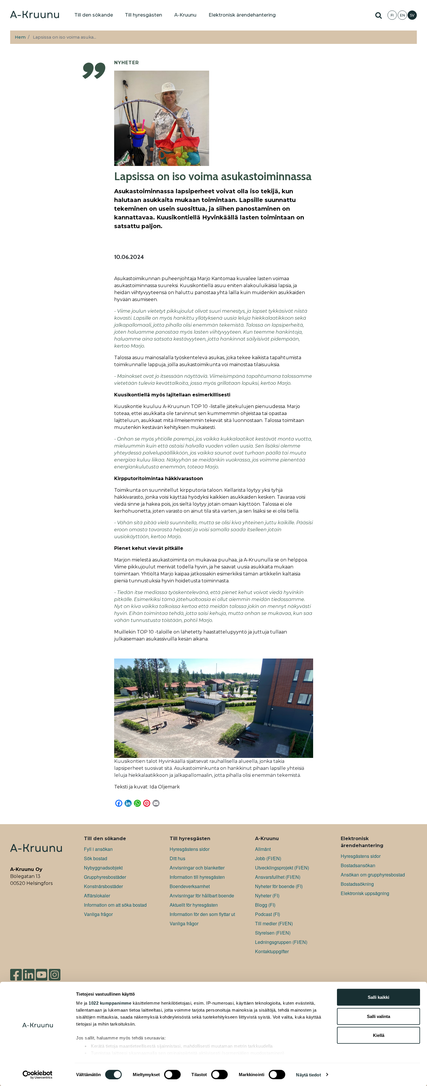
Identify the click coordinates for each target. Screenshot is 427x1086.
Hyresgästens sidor (189, 849)
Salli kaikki (378, 997)
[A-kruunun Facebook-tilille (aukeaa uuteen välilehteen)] (16, 972)
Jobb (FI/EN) (268, 858)
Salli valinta (378, 1016)
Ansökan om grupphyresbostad (373, 874)
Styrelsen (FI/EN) (272, 932)
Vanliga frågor (98, 914)
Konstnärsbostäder (103, 886)
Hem (20, 37)
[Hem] (34, 15)
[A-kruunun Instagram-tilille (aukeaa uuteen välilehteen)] (59, 972)
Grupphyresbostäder (105, 877)
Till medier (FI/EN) (274, 923)
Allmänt (263, 849)
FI (392, 15)
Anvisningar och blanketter (197, 867)
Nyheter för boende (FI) (279, 886)
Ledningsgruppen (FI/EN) (281, 942)
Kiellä (378, 1035)
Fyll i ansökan (98, 849)
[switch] (172, 1074)
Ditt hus (177, 858)
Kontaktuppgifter (272, 951)
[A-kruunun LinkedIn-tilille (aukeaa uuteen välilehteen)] (29, 972)
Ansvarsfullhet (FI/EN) (277, 877)
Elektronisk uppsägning (365, 893)
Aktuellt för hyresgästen (194, 904)
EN (402, 15)
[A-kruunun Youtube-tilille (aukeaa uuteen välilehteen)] (41, 972)
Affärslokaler (97, 895)
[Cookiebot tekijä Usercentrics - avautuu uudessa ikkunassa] (37, 1074)
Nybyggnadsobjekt (103, 867)
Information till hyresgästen (197, 877)
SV (412, 15)
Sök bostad (95, 858)
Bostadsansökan (358, 865)
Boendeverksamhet (190, 886)
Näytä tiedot (308, 1074)
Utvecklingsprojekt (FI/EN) (282, 867)
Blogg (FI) (265, 904)
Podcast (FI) (267, 914)
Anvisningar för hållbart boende (202, 895)
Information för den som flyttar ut (202, 914)
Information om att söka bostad (115, 904)
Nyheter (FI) (267, 895)
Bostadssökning (357, 884)
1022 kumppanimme (110, 1003)
